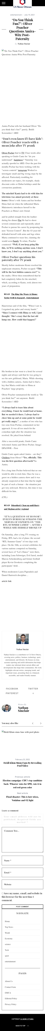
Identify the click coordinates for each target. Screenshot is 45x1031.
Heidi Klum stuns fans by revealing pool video (23, 764)
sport (7, 955)
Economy (8, 938)
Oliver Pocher (8, 152)
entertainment (16, 15)
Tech (7, 950)
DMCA (8, 992)
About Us (9, 981)
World (7, 932)
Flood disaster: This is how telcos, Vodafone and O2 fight (22, 797)
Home (7, 921)
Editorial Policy (11, 998)
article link (7, 581)
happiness (18, 159)
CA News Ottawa (27, 1019)
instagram (22, 170)
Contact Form (10, 987)
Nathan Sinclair (24, 43)
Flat (19, 220)
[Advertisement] (22, 99)
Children (6, 457)
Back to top (20, 1026)
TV (22, 152)
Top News (9, 927)
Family (16, 240)
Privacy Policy (10, 1004)
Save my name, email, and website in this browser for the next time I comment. (22, 897)
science (8, 944)
